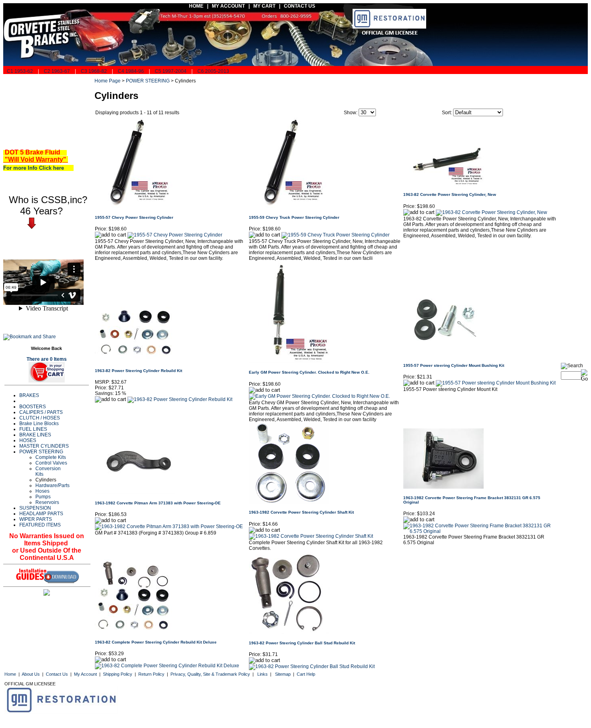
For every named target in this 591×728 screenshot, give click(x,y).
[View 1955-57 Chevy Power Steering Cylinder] (174, 235)
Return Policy (151, 674)
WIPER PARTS (35, 519)
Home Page (107, 81)
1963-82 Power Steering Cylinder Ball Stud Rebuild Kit (302, 643)
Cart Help (306, 674)
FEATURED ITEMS (40, 525)
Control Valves (51, 463)
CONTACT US (300, 6)
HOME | (197, 6)
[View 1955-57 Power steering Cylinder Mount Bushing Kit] (496, 383)
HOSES (27, 440)
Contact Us (57, 674)
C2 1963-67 (57, 71)
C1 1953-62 (19, 71)
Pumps (43, 497)
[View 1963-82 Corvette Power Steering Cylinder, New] (491, 212)
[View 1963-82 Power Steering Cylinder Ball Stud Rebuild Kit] (312, 666)
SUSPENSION (35, 508)
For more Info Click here (36, 168)
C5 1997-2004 (171, 71)
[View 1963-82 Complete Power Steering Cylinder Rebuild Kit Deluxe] (167, 665)
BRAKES (29, 395)
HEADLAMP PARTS (41, 513)
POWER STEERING (41, 451)
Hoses (42, 491)
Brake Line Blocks (39, 423)
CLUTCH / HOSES (39, 418)
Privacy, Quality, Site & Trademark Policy (210, 674)
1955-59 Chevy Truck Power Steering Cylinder (294, 217)
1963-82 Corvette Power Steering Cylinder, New (449, 194)
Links (262, 674)
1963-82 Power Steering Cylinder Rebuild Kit (138, 370)
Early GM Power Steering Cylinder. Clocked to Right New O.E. (309, 372)
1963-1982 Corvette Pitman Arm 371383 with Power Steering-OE (158, 503)
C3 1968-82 (94, 71)
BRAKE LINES (35, 435)
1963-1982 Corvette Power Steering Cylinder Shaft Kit (301, 512)
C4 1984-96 (131, 71)
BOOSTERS (32, 406)
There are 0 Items (47, 359)
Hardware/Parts (52, 485)
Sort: (447, 112)
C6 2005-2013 (213, 71)
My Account (85, 674)
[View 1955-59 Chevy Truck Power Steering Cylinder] (335, 235)
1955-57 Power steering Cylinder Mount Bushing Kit (453, 365)
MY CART (266, 6)
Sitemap (283, 674)
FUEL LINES (33, 429)
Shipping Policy (117, 674)
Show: (350, 112)
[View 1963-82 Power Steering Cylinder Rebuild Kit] (179, 399)
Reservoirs (47, 502)
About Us (31, 674)
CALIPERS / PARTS (41, 412)
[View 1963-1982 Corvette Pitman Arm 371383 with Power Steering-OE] (169, 526)
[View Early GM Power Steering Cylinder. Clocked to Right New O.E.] (319, 396)
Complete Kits (50, 457)
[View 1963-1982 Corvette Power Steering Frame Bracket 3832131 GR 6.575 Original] (479, 531)
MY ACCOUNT (228, 6)
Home (10, 674)
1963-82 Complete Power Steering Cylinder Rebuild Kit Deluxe (156, 642)
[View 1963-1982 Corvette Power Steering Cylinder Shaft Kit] (311, 536)
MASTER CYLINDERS (44, 446)
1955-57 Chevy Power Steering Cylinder (134, 217)
